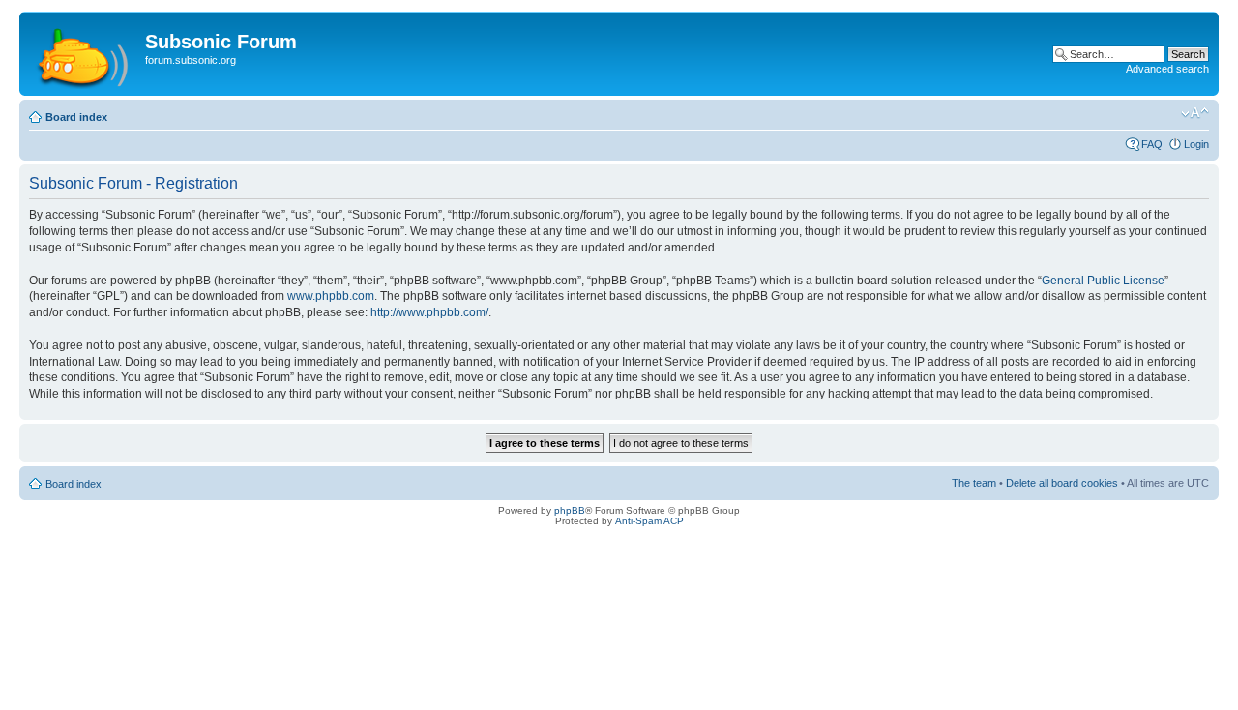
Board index (76, 117)
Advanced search (1167, 68)
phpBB (569, 510)
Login (1196, 144)
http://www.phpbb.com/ (429, 312)
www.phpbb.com (330, 296)
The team (974, 482)
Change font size (1195, 113)
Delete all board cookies (1062, 482)
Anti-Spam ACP (649, 521)
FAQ (1152, 144)
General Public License (1103, 280)
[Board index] (84, 53)
